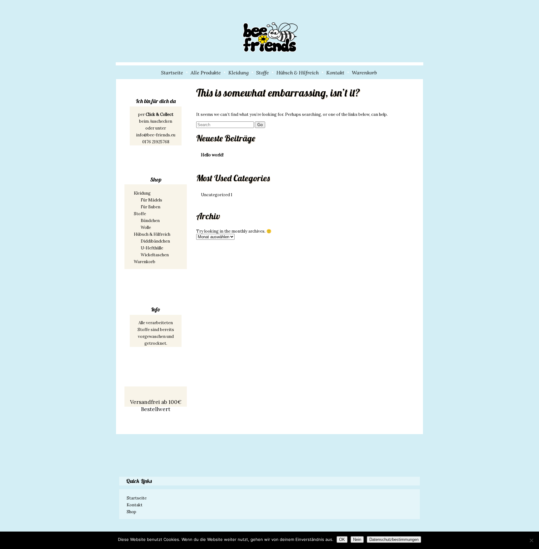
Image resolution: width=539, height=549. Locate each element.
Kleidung (238, 72)
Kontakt (335, 72)
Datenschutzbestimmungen (394, 539)
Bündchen (150, 220)
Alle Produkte (206, 72)
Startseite (172, 72)
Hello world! (212, 155)
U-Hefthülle (152, 248)
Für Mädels (151, 200)
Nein (357, 539)
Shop (131, 511)
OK (342, 539)
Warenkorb (364, 72)
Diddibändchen (155, 241)
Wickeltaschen (155, 255)
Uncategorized (216, 194)
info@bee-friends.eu (155, 135)
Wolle (146, 227)
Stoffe (262, 72)
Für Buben (150, 207)
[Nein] (531, 540)
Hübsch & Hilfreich (297, 72)
